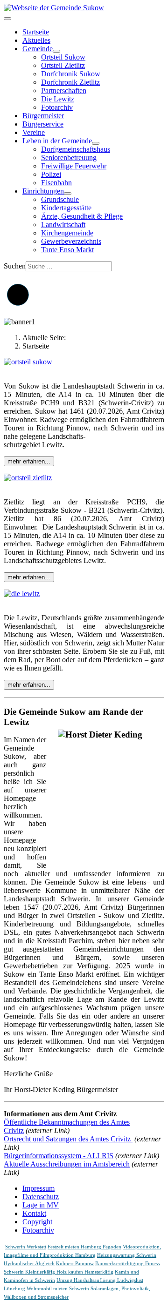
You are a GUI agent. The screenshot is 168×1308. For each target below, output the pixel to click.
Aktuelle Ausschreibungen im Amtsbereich (67, 1164)
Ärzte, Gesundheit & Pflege (82, 216)
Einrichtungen (43, 191)
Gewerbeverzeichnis (71, 241)
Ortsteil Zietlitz (63, 65)
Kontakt (34, 1213)
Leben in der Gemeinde (57, 141)
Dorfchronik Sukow (70, 74)
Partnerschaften (63, 90)
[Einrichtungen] (67, 193)
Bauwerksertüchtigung (120, 1263)
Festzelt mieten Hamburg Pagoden (84, 1246)
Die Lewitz (57, 99)
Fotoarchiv (57, 107)
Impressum (38, 1188)
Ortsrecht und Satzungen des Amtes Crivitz (68, 1139)
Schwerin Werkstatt (25, 1246)
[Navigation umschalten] (7, 18)
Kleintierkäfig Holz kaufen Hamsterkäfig (69, 1271)
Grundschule (60, 199)
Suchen (15, 266)
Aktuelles (36, 40)
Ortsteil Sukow (63, 57)
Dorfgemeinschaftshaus (75, 149)
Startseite (35, 32)
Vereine (33, 132)
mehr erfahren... (28, 461)
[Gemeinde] (56, 51)
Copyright (37, 1222)
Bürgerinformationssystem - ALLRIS (58, 1156)
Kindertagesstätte (66, 208)
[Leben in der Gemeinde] (95, 143)
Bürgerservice (42, 124)
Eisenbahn (56, 183)
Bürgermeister (43, 116)
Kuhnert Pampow (75, 1263)
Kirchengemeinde (67, 233)
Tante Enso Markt (67, 250)
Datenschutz (40, 1197)
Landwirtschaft (63, 224)
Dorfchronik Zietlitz (70, 82)
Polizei (51, 174)
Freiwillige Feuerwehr (73, 166)
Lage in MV (40, 1205)
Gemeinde (37, 49)
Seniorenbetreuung (69, 157)
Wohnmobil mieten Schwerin (58, 1288)
